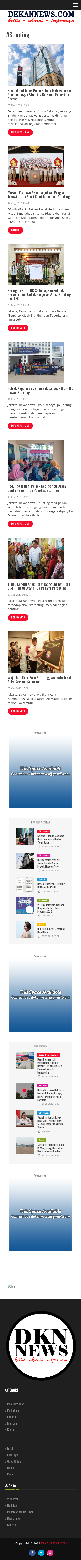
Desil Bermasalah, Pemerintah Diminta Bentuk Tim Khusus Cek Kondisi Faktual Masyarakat (49, 1066)
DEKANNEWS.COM (54, 1543)
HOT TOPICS (40, 1045)
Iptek (10, 1448)
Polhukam (13, 1410)
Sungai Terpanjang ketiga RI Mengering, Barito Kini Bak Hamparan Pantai (50, 1148)
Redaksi (12, 1505)
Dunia (10, 1467)
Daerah (41, 1140)
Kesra (10, 1429)
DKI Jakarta (18, 328)
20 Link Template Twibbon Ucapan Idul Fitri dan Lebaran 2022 (50, 908)
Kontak (11, 1524)
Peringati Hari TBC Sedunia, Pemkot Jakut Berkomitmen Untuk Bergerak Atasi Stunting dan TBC (39, 294)
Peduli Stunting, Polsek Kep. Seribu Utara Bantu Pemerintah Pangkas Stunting (37, 488)
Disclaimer (13, 1518)
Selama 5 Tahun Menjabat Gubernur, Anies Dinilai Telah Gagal (50, 839)
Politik (15, 230)
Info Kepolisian (20, 132)
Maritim (12, 1423)
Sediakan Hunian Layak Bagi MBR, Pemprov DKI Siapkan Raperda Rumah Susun (50, 1122)
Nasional (43, 1085)
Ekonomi (12, 1416)
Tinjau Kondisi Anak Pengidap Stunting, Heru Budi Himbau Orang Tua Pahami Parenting (39, 586)
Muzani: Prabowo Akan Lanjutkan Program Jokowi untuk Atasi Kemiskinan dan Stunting (39, 194)
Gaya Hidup (14, 1461)
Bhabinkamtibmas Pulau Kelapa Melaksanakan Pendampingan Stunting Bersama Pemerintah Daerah (40, 95)
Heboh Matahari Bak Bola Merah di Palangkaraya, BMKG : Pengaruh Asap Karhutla (50, 1095)
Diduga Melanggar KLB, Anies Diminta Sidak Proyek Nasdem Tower (49, 863)
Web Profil (13, 1499)
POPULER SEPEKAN (40, 822)
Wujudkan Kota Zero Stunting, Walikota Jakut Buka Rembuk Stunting (39, 679)
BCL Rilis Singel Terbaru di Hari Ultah (51, 930)
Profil (10, 1474)
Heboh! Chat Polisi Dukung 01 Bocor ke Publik (51, 885)
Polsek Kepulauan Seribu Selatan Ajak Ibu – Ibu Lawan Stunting (40, 390)
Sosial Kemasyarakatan (48, 1054)
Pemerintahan (15, 1404)
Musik (41, 924)
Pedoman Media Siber (20, 1511)
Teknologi (43, 900)
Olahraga (12, 1454)
